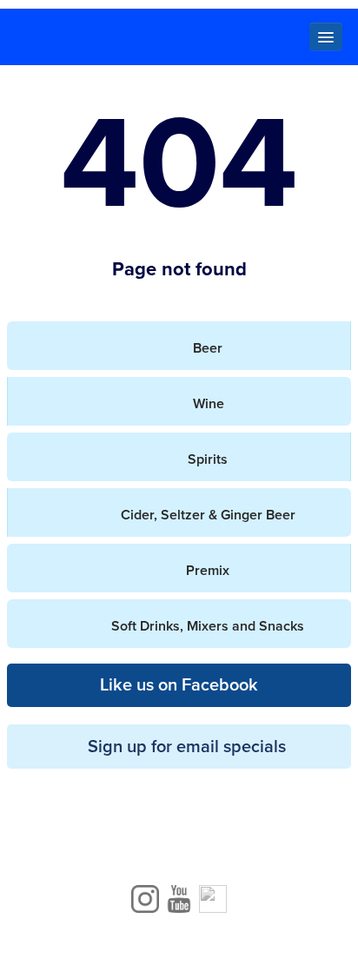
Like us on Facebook (179, 685)
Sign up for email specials (187, 747)
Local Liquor (179, 37)
